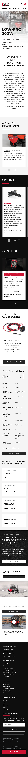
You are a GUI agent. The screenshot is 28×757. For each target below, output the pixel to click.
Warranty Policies (8, 652)
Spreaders (16, 8)
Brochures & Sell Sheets (9, 654)
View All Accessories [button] (14, 361)
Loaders (5, 709)
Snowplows (6, 8)
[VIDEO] (16, 291)
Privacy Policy (12, 744)
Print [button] (21, 376)
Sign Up (14, 730)
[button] (14, 752)
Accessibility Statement (9, 742)
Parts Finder (6, 676)
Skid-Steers (6, 705)
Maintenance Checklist (9, 672)
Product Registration (9, 668)
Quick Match (6, 663)
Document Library (8, 649)
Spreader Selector (8, 666)
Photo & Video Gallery (9, 656)
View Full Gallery (14, 577)
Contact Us (6, 693)
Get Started (14, 561)
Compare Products (14, 453)
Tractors (20, 107)
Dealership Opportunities (10, 691)
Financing (6, 684)
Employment (6, 686)
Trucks (14, 109)
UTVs (15, 107)
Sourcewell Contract (8, 688)
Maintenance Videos (9, 670)
